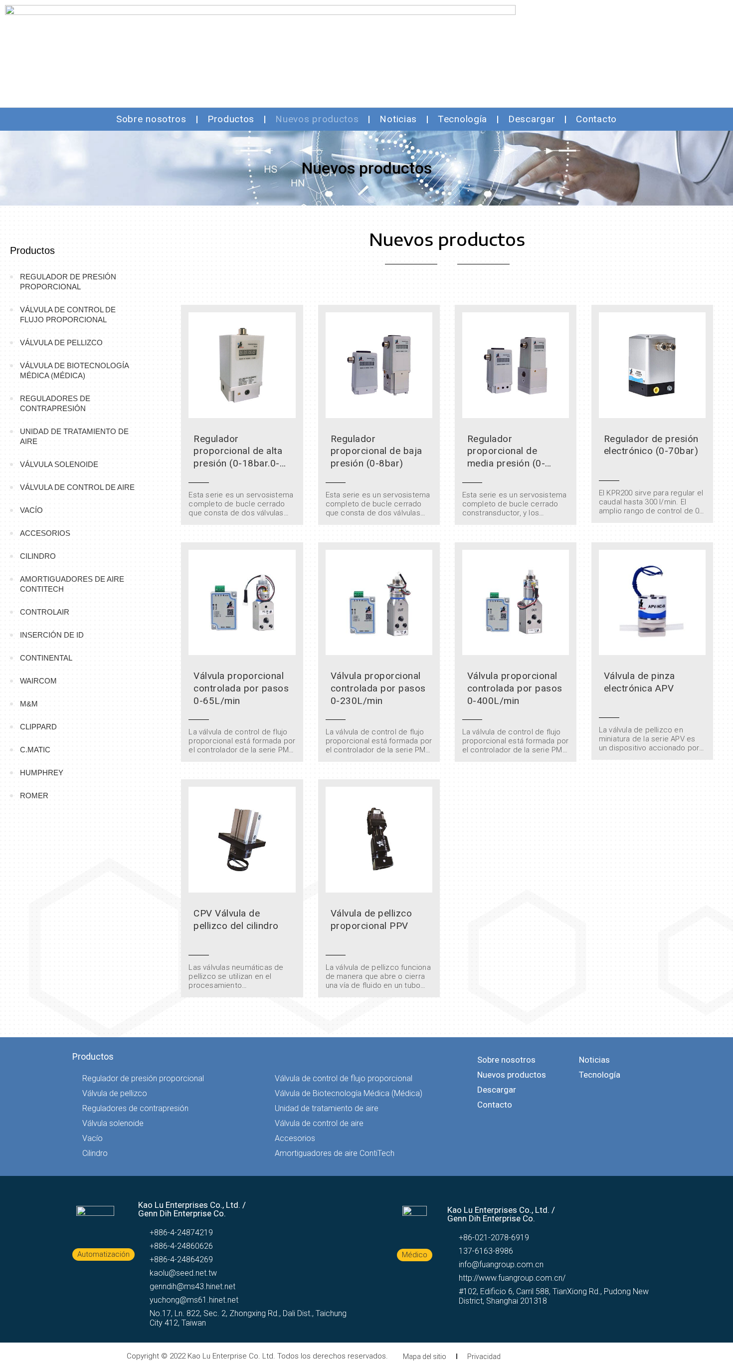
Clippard (38, 726)
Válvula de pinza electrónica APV (639, 682)
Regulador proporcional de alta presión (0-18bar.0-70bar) (237, 457)
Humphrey (41, 772)
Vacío (31, 510)
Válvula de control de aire (77, 487)
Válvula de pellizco (61, 342)
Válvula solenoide (59, 464)
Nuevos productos (317, 119)
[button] (103, 1254)
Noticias (398, 119)
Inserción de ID (52, 635)
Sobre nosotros (151, 119)
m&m (29, 703)
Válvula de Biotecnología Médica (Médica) (74, 370)
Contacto (596, 119)
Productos (230, 119)
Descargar (531, 119)
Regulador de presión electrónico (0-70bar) (651, 445)
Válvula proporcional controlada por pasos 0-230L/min (378, 688)
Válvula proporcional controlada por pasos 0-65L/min (241, 688)
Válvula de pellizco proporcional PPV (371, 919)
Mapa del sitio (424, 1357)
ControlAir (44, 612)
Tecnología (462, 119)
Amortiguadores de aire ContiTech (72, 584)
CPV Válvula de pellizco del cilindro (236, 919)
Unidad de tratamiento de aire (74, 436)
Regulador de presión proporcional (68, 281)
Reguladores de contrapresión (55, 403)
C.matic (35, 749)
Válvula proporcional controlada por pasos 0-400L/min (514, 688)
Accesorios (45, 533)
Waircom (38, 681)
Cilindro (38, 556)
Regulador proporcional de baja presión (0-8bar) (376, 451)
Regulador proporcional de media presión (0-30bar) (506, 457)
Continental (46, 658)
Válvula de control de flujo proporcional (68, 314)
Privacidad (484, 1357)
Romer (34, 795)
